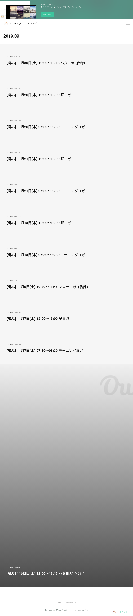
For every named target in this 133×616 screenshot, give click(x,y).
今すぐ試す (47, 14)
